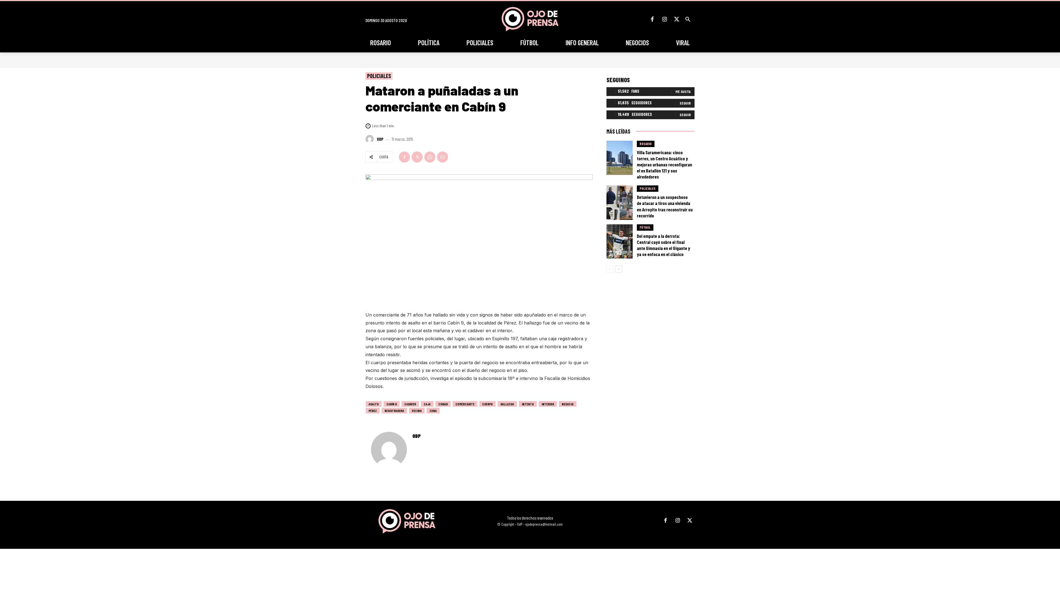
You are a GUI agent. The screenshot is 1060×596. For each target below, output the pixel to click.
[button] (688, 19)
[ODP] (370, 139)
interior (548, 404)
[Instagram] (664, 19)
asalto (374, 404)
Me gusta (683, 91)
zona (433, 411)
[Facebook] (652, 19)
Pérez (373, 411)
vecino (417, 411)
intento (528, 404)
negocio (568, 404)
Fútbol (645, 227)
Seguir (685, 103)
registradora (394, 411)
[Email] (442, 157)
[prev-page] (609, 269)
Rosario (646, 144)
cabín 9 (391, 404)
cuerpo (487, 404)
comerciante (465, 404)
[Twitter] (676, 19)
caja (427, 404)
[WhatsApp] (429, 157)
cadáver (410, 404)
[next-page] (618, 269)
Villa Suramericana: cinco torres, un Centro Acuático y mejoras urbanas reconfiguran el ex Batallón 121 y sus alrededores (664, 164)
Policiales (379, 76)
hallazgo (507, 404)
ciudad (443, 404)
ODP (380, 139)
